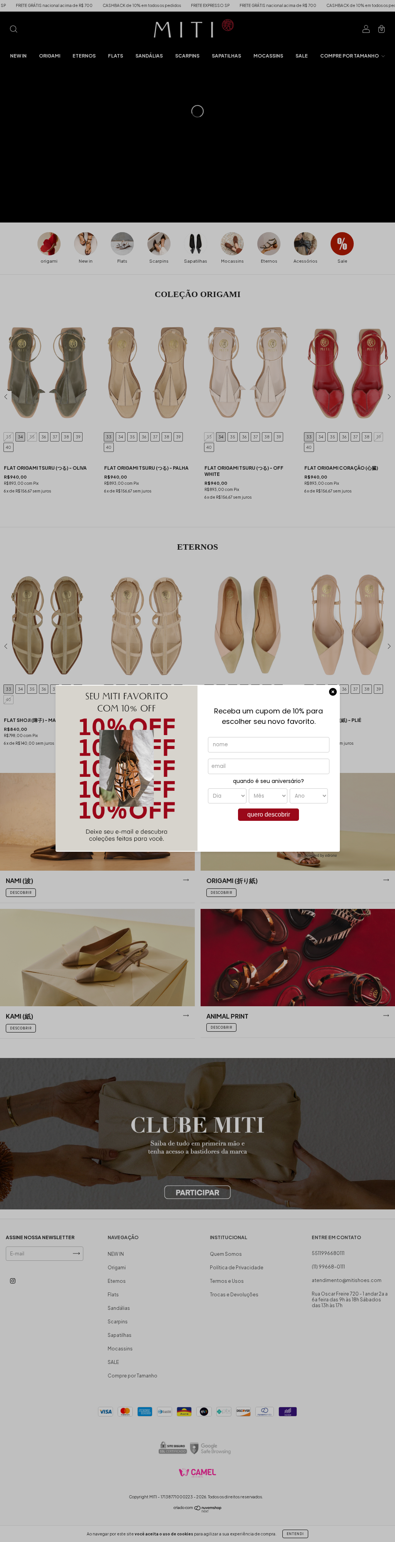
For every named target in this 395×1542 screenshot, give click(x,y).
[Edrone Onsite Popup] (197, 771)
